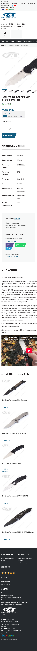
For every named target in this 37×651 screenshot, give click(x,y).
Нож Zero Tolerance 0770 (11, 464)
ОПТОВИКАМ (5, 5)
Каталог (5, 41)
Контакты (31, 3)
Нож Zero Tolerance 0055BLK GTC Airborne (18, 532)
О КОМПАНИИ (5, 3)
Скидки (3, 563)
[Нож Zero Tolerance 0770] (13, 452)
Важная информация (7, 558)
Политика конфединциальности (11, 597)
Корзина (20, 560)
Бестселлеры (29, 41)
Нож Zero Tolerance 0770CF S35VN (15, 496)
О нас (3, 560)
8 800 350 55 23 (7, 24)
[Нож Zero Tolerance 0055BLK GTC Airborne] (18, 517)
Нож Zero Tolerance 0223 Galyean (14, 400)
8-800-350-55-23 (12, 257)
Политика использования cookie (11, 600)
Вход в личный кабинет (25, 558)
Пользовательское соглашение (11, 593)
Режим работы (5, 584)
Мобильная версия (23, 563)
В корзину (8, 135)
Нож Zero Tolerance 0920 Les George (15, 433)
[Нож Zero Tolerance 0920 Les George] (15, 420)
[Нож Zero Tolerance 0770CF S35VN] (15, 483)
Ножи (12, 41)
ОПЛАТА (23, 3)
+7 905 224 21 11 (8, 628)
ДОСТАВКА (15, 3)
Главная (3, 45)
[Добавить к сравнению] (10, 128)
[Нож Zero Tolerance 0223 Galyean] (14, 388)
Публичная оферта (7, 595)
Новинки (19, 41)
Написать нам (5, 581)
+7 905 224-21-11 (12, 241)
